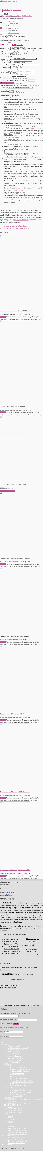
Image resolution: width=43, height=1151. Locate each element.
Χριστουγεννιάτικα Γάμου (17, 1128)
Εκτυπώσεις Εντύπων (16, 1137)
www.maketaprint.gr (7, 928)
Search (2, 1032)
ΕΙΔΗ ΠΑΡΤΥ (8, 1123)
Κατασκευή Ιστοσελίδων (14, 144)
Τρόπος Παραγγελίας (11, 939)
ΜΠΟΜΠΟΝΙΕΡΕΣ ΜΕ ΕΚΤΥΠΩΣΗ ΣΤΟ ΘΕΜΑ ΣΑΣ (25, 1100)
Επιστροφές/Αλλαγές (11, 946)
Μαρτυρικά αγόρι (16, 54)
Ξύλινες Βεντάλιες (14, 1057)
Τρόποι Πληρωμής (10, 942)
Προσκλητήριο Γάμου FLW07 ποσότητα (13, 80)
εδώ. (38, 135)
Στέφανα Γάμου (13, 1053)
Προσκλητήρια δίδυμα (20, 1089)
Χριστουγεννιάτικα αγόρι (21, 1069)
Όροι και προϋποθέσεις (12, 951)
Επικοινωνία (8, 1145)
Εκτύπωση (7, 62)
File (1, 78)
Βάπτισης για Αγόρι (15, 1109)
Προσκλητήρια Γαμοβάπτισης (19, 1048)
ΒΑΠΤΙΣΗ (7, 1064)
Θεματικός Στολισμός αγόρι (22, 1071)
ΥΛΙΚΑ (6, 1114)
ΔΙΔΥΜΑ (10, 1087)
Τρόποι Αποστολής (11, 944)
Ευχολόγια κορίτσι (18, 1083)
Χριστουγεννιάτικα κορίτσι (21, 1080)
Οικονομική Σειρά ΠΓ (7, 88)
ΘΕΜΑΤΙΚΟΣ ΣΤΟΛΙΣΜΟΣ (12, 1105)
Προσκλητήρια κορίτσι (20, 1078)
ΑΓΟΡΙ (9, 42)
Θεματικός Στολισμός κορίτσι (22, 1082)
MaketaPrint (4, 885)
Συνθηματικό (9, 1020)
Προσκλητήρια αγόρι (17, 45)
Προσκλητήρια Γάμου (15, 1046)
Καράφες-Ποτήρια (14, 1060)
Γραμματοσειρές (31, 949)
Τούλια (10, 1121)
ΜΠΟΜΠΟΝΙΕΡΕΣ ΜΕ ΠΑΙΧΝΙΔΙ (19, 1103)
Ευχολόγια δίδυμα (18, 1094)
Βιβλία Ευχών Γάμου (15, 1055)
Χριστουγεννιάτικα (15, 1051)
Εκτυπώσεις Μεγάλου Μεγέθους (16, 142)
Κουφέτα (11, 1117)
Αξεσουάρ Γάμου (12, 37)
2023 (23, 88)
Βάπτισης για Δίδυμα (15, 1112)
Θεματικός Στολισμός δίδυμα (22, 1092)
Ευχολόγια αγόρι (18, 1073)
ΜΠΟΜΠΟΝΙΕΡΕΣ (10, 1098)
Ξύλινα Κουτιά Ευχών (15, 1058)
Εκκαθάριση (18, 67)
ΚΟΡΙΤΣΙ (10, 57)
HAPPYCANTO (34, 85)
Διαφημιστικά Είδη (15, 1139)
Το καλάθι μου (30, 941)
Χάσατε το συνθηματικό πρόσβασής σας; (14, 1028)
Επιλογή (3, 317)
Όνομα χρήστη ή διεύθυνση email (16, 1013)
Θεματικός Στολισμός (16, 1049)
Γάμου (9, 97)
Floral (28, 88)
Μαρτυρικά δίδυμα (17, 83)
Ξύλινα (10, 1116)
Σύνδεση (16, 1023)
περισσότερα (18, 190)
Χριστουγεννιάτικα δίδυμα (21, 1091)
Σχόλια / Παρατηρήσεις (8, 72)
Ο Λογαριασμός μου (32, 939)
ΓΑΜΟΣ (6, 14)
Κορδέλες (11, 1119)
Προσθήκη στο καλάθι (7, 83)
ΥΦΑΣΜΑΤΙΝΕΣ (13, 1101)
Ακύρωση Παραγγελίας (11, 949)
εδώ (32, 128)
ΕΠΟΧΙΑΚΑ (10, 1127)
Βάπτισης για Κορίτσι (16, 1110)
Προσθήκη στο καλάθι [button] (7, 491)
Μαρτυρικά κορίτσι (19, 1085)
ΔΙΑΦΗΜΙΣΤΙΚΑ (9, 1136)
